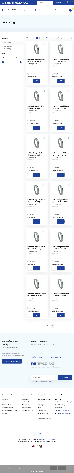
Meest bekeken (48, 38)
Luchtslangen (42, 416)
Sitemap (4, 413)
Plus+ (45, 440)
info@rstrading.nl (54, 357)
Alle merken (8, 46)
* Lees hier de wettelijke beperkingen (41, 381)
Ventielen (40, 402)
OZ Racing (7, 49)
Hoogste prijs (68, 38)
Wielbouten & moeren (45, 419)
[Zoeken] (51, 3)
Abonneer (65, 377)
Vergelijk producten (28, 410)
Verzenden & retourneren (10, 410)
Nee (62, 468)
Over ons (5, 399)
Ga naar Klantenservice (12, 361)
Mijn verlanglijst (26, 407)
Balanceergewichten (44, 399)
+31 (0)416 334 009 (38, 357)
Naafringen (41, 405)
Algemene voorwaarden (9, 402)
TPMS (39, 407)
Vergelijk (32, 74)
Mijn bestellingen (27, 402)
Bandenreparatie (43, 413)
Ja (54, 468)
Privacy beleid (6, 405)
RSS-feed (52, 440)
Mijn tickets (25, 405)
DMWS (41, 440)
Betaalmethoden (7, 407)
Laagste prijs (58, 38)
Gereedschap (42, 410)
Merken (5, 18)
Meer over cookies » (37, 471)
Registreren (25, 399)
